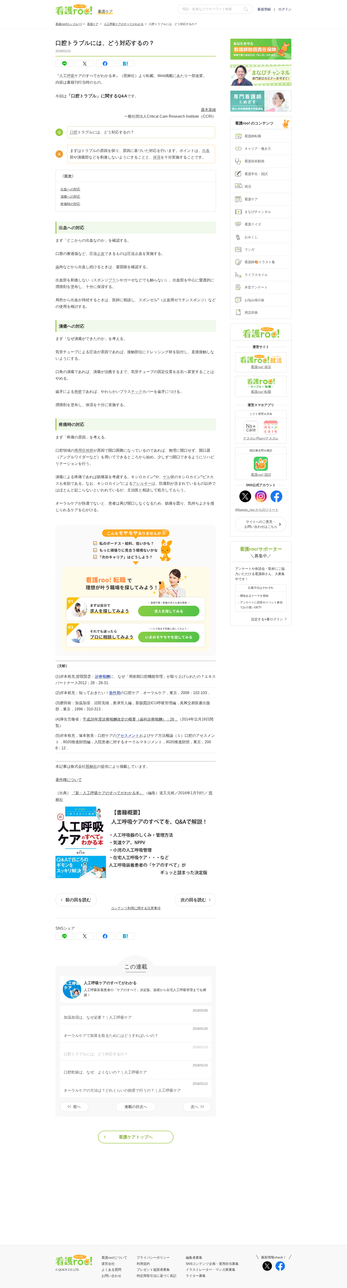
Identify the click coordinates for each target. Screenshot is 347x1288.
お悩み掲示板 (254, 300)
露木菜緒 (208, 110)
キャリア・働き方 (258, 148)
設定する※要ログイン (267, 619)
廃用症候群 (83, 450)
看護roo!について (114, 1257)
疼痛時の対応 (70, 204)
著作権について (68, 780)
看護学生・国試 (256, 174)
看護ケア (92, 24)
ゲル (166, 477)
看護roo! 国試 (261, 475)
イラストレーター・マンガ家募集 (210, 1269)
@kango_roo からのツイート (257, 509)
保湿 (157, 157)
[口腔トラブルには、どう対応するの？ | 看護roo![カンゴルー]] (125, 63)
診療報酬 (102, 676)
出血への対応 (70, 189)
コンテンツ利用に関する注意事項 (136, 908)
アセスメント (128, 736)
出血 (206, 151)
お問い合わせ (111, 1276)
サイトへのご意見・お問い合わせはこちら (260, 524)
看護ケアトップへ (136, 1137)
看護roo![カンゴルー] (68, 24)
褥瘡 (78, 392)
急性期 (114, 693)
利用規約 (143, 1264)
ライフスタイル (256, 275)
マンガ (249, 249)
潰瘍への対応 (70, 196)
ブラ (112, 280)
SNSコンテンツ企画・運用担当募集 (212, 1264)
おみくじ (251, 237)
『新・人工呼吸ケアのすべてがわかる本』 (108, 793)
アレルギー (142, 483)
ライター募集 (196, 1276)
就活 (248, 186)
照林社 (91, 766)
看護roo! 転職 (261, 392)
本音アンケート (256, 287)
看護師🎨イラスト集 (260, 262)
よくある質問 (111, 1269)
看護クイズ (253, 224)
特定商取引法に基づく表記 (156, 1276)
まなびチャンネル (258, 212)
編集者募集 (194, 1257)
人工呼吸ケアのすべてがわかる (124, 24)
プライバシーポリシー (153, 1257)
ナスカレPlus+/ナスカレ (261, 438)
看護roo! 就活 (261, 367)
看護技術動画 (254, 161)
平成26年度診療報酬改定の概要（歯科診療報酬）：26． (130, 719)
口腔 (73, 132)
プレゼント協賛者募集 (153, 1269)
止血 (101, 254)
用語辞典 (251, 312)
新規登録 (264, 9)
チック (136, 392)
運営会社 (108, 1264)
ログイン (285, 9)
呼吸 (70, 76)
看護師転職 (253, 136)
